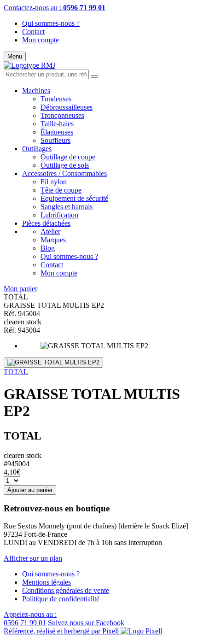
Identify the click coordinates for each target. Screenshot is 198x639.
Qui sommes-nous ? (51, 23)
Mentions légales (46, 582)
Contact (33, 31)
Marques (53, 240)
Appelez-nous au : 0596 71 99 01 (30, 618)
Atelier (50, 231)
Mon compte (40, 40)
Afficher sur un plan (33, 558)
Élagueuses (57, 132)
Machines (36, 90)
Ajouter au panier (29, 490)
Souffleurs (55, 140)
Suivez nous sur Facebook (86, 623)
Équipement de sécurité (74, 198)
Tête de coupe (61, 190)
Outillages (37, 148)
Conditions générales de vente (65, 590)
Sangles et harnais (67, 207)
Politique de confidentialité (60, 599)
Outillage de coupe (68, 157)
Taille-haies (57, 124)
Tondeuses (56, 99)
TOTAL (16, 371)
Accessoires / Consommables (64, 173)
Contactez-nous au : (54, 8)
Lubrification (59, 215)
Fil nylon (54, 182)
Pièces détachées (46, 223)
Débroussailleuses (67, 107)
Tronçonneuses (62, 115)
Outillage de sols (65, 165)
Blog (48, 248)
